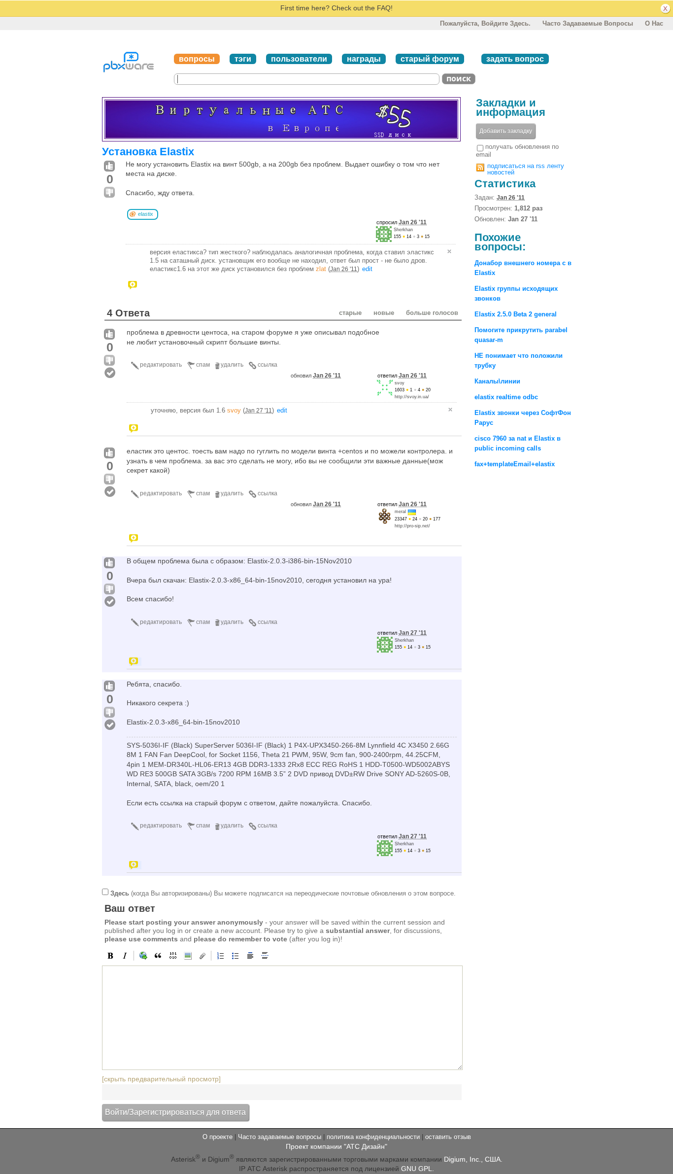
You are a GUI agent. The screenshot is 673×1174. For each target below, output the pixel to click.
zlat (321, 269)
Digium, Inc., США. (473, 1159)
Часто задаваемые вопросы (587, 23)
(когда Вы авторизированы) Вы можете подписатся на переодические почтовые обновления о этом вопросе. (283, 893)
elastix (145, 214)
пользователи (299, 59)
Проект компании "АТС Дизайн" (336, 1146)
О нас (654, 23)
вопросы (197, 59)
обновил (316, 376)
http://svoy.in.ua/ (412, 396)
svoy (399, 382)
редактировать (161, 364)
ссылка (267, 364)
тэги (243, 59)
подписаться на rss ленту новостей (525, 169)
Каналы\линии (497, 381)
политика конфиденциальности (373, 1136)
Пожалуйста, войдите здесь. (485, 23)
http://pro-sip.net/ (412, 525)
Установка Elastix (148, 151)
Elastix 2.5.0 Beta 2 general (515, 314)
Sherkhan (403, 229)
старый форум (430, 59)
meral (400, 511)
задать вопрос (515, 59)
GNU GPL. (417, 1169)
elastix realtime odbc (506, 397)
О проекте (217, 1136)
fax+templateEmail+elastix (514, 464)
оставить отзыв (448, 1136)
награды (364, 59)
